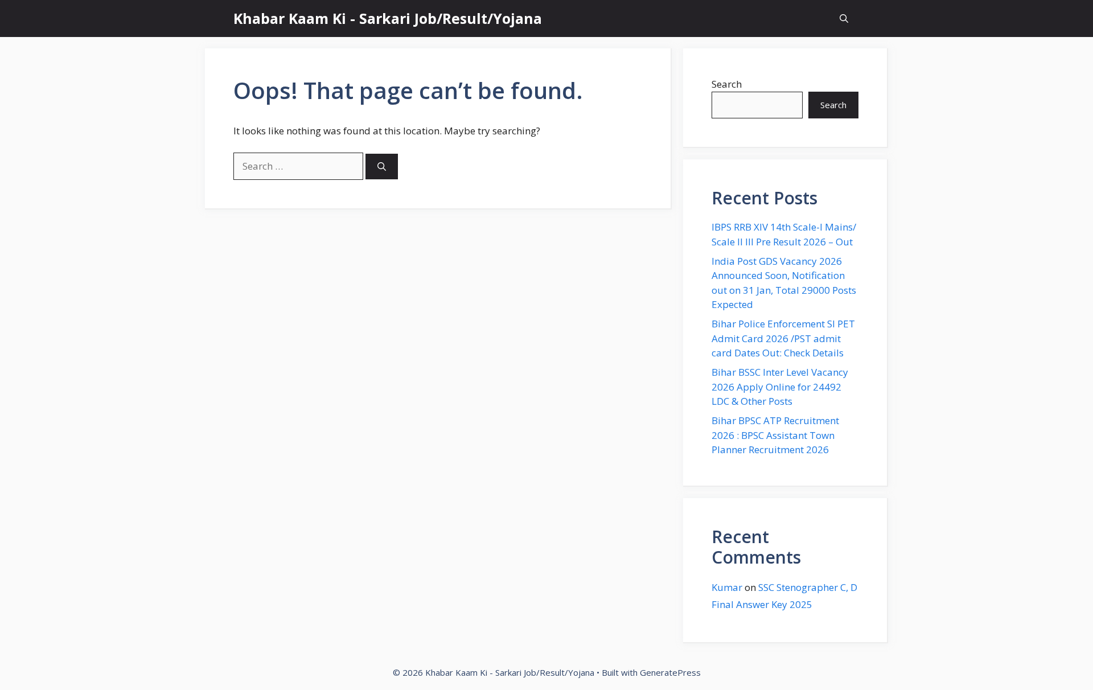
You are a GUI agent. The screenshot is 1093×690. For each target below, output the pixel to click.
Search (727, 84)
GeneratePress (670, 672)
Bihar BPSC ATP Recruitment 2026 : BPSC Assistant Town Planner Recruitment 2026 (775, 435)
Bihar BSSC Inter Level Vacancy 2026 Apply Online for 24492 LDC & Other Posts (780, 386)
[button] (844, 18)
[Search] (381, 166)
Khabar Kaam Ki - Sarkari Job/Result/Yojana (387, 18)
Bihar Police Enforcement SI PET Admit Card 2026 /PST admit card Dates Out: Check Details (783, 338)
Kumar (727, 587)
